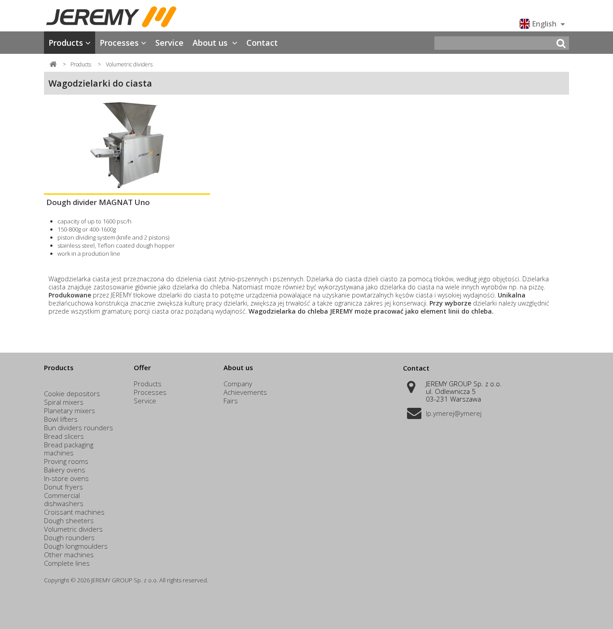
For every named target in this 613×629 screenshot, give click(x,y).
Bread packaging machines (68, 448)
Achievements (245, 392)
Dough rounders (69, 537)
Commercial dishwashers (63, 499)
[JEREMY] (127, 16)
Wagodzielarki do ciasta (100, 83)
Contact (262, 42)
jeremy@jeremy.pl (454, 413)
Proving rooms (66, 461)
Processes (119, 42)
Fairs (230, 400)
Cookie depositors (72, 393)
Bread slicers (64, 436)
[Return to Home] (52, 63)
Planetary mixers (69, 410)
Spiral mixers (63, 401)
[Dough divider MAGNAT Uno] (127, 145)
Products (65, 42)
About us (211, 42)
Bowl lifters (61, 419)
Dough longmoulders (76, 546)
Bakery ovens (64, 469)
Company (237, 383)
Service (169, 42)
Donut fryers (63, 486)
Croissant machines (74, 511)
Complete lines (67, 563)
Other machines (69, 554)
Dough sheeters (69, 520)
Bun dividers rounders (78, 427)
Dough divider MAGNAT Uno (98, 202)
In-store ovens (66, 478)
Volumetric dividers (73, 528)
